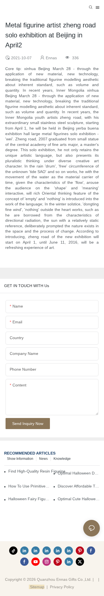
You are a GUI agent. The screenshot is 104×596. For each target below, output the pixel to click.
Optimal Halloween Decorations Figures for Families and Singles (79, 473)
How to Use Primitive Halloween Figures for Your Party (29, 486)
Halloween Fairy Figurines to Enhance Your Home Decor (29, 499)
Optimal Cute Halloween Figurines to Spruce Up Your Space (79, 499)
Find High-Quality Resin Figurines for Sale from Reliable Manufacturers (39, 471)
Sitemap (36, 587)
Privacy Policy (62, 587)
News (43, 459)
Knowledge (62, 459)
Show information (20, 459)
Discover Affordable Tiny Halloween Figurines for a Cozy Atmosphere (79, 486)
